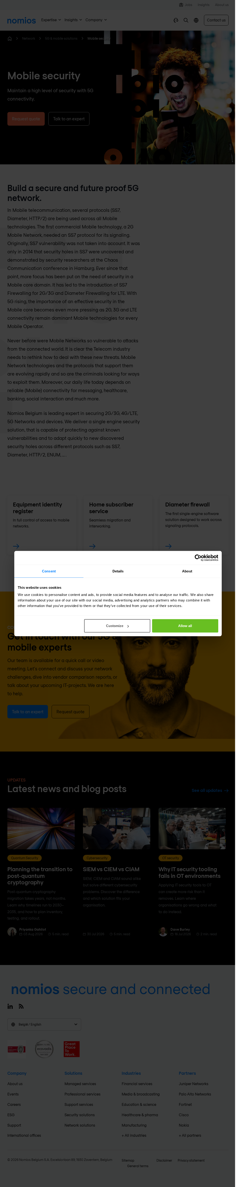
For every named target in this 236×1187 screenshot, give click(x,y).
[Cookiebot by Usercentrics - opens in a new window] (198, 557)
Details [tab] (118, 571)
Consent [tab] (49, 571)
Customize (114, 626)
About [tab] (187, 571)
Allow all (185, 626)
